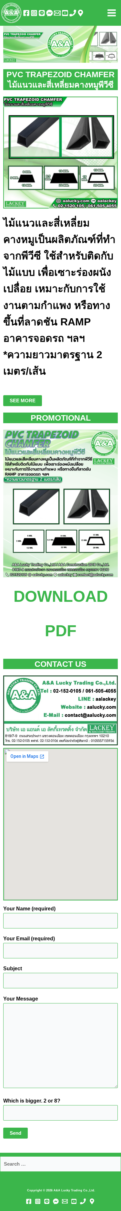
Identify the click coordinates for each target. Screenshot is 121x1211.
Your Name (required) (29, 908)
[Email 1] (57, 13)
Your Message (20, 998)
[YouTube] (65, 13)
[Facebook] (26, 13)
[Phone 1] (72, 13)
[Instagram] (34, 13)
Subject (12, 968)
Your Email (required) (29, 938)
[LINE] (41, 13)
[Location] (80, 13)
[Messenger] (49, 13)
